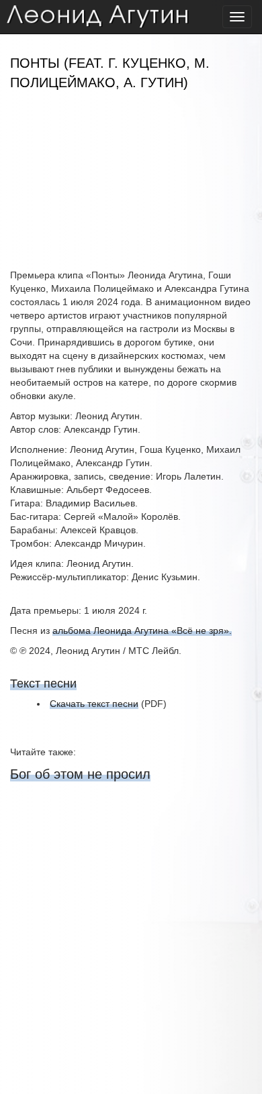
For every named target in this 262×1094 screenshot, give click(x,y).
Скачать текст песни (94, 703)
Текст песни (43, 683)
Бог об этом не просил (80, 774)
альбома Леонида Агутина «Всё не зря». (142, 630)
